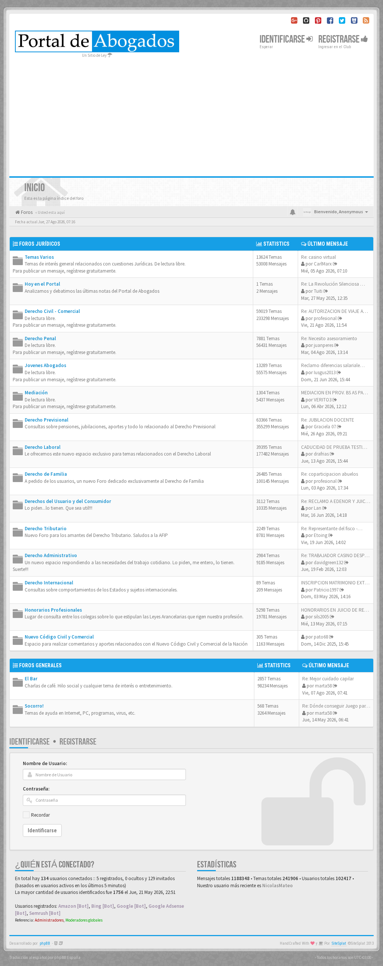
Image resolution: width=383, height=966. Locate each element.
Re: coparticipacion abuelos (329, 474)
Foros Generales (40, 665)
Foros (26, 212)
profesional (325, 318)
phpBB (45, 943)
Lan (317, 508)
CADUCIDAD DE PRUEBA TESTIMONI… (339, 447)
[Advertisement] (191, 114)
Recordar (40, 815)
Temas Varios (39, 257)
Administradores (49, 920)
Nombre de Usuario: (45, 763)
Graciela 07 (325, 426)
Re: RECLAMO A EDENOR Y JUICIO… (338, 501)
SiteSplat (339, 943)
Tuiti (318, 291)
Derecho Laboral (43, 447)
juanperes (323, 345)
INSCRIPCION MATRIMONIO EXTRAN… (339, 583)
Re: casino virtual (318, 257)
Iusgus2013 (324, 372)
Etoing (320, 535)
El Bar (31, 678)
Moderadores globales (83, 920)
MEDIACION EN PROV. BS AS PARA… (337, 392)
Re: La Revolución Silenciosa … (333, 284)
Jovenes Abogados (45, 365)
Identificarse (29, 741)
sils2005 (321, 617)
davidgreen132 (328, 562)
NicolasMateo (277, 885)
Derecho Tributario (46, 528)
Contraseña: (36, 789)
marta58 (323, 686)
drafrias (321, 454)
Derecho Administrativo (51, 555)
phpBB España (67, 957)
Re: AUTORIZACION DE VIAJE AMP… (337, 311)
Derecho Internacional (49, 583)
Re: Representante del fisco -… (331, 528)
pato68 (321, 637)
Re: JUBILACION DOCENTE (327, 420)
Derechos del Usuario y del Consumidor (68, 501)
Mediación (36, 392)
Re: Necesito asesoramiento (329, 338)
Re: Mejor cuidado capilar (328, 678)
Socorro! (34, 706)
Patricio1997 (326, 590)
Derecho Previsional (46, 420)
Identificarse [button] (283, 39)
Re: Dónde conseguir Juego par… (336, 706)
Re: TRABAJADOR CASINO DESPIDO (336, 555)
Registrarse (339, 39)
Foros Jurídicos (39, 244)
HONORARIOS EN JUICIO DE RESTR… (339, 610)
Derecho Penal (40, 338)
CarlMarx (323, 264)
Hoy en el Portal (42, 284)
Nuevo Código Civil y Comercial (59, 637)
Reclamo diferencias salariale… (333, 365)
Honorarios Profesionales (53, 610)
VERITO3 (322, 400)
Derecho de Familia (46, 474)
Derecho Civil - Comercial (52, 311)
